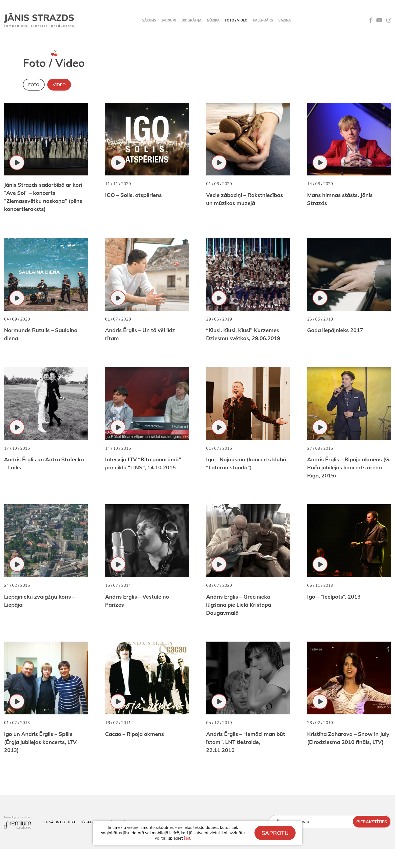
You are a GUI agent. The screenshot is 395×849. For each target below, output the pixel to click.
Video (59, 84)
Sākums (149, 20)
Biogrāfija (192, 20)
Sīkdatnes (89, 822)
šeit (187, 838)
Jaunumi (168, 20)
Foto (33, 84)
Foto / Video (236, 20)
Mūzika (213, 20)
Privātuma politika (60, 822)
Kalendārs (263, 20)
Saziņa (284, 20)
